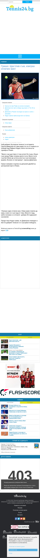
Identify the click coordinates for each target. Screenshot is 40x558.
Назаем (30, 337)
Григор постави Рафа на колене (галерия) (17, 106)
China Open (8, 123)
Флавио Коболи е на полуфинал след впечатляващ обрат (18, 407)
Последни (30, 402)
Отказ (10, 553)
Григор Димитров (10, 130)
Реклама (20, 508)
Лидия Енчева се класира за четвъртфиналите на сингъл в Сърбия (18, 434)
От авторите (10, 337)
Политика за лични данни (20, 510)
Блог (20, 334)
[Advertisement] (20, 32)
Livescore (12, 452)
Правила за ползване (20, 505)
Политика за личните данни (17, 546)
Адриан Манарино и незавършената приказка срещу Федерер (16, 346)
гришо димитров (9, 137)
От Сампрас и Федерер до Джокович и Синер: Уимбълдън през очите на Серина (18, 353)
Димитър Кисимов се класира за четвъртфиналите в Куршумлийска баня (17, 417)
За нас (20, 512)
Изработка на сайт (29, 522)
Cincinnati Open (10, 444)
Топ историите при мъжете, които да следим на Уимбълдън (17, 358)
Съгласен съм (13, 550)
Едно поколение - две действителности (15, 340)
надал (7, 139)
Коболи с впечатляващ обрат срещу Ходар (17, 421)
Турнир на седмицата (20, 440)
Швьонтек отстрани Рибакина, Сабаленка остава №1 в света (17, 411)
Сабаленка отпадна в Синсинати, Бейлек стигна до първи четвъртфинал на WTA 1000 (17, 428)
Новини (4, 62)
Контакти (20, 515)
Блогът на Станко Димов (16, 350)
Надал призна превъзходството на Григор (17, 115)
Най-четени (10, 402)
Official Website (5, 452)
